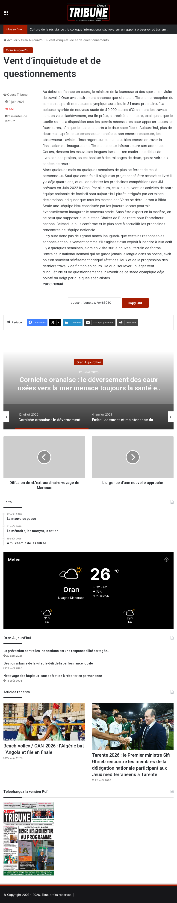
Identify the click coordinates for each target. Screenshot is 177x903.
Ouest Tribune (17, 94)
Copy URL (135, 303)
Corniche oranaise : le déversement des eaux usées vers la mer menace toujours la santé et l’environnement (88, 388)
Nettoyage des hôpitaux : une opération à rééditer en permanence (52, 675)
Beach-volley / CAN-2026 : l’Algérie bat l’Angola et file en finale (43, 749)
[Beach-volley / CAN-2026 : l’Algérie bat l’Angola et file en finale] (44, 722)
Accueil (12, 40)
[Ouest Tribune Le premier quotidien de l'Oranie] (88, 12)
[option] (88, 383)
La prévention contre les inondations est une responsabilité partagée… (56, 651)
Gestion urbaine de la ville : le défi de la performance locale (48, 663)
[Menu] (5, 14)
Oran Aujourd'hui (33, 40)
